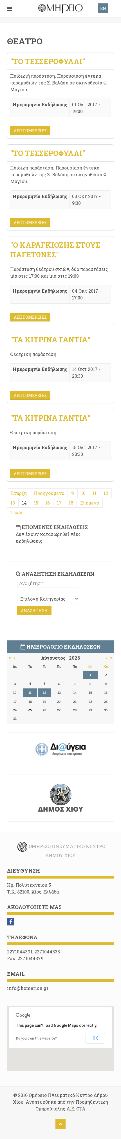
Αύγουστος (55, 658)
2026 (74, 658)
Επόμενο (89, 503)
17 (59, 503)
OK (95, 1038)
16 (47, 503)
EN (103, 8)
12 (106, 493)
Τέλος (17, 512)
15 (36, 503)
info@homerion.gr (27, 988)
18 (71, 503)
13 (12, 503)
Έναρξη (19, 493)
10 (83, 493)
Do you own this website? (36, 1038)
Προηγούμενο (49, 493)
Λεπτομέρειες (30, 130)
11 (95, 493)
